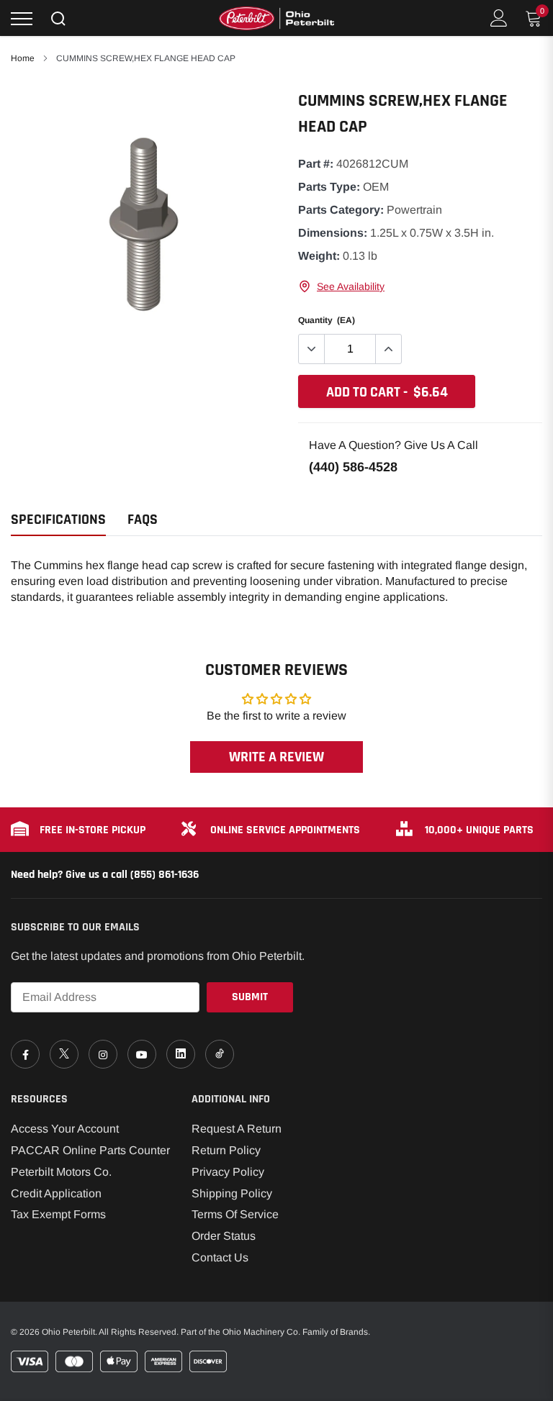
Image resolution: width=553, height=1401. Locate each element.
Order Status (224, 1236)
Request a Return (237, 1129)
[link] (25, 1054)
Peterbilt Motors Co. (61, 1172)
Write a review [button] (276, 757)
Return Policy (226, 1150)
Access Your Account (65, 1129)
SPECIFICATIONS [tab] (58, 520)
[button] (341, 286)
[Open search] (58, 18)
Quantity (326, 320)
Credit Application (56, 1193)
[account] (499, 18)
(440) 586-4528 (353, 467)
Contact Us (220, 1257)
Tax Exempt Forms (58, 1214)
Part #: (315, 164)
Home (23, 58)
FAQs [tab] (142, 520)
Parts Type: (329, 187)
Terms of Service (235, 1214)
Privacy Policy (228, 1172)
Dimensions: (332, 233)
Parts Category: (341, 210)
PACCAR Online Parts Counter (90, 1150)
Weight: (319, 256)
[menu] (21, 19)
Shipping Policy (232, 1193)
